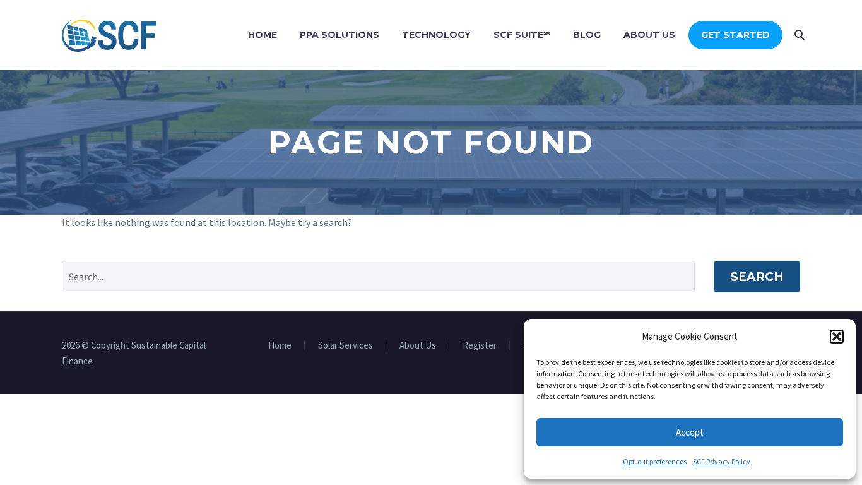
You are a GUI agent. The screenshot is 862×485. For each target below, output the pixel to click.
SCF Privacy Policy (721, 461)
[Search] (798, 35)
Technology (436, 34)
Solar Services (345, 345)
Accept (690, 432)
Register (480, 345)
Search (757, 277)
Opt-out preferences (655, 461)
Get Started (735, 34)
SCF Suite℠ (521, 34)
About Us (649, 34)
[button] (836, 336)
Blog (587, 34)
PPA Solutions (339, 34)
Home (262, 34)
